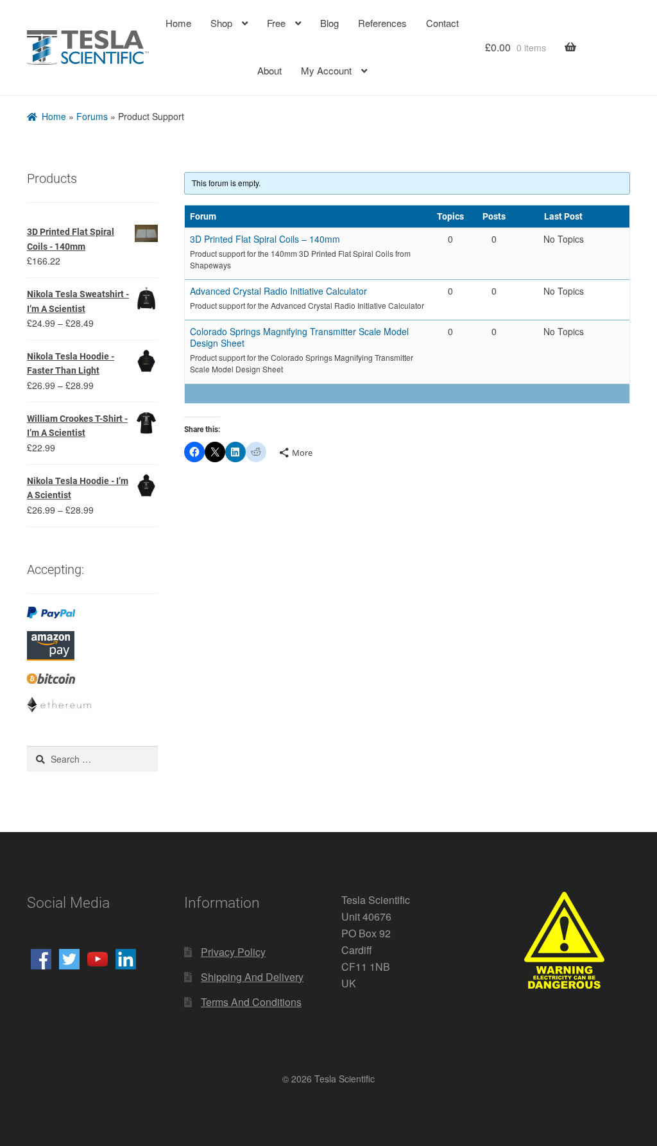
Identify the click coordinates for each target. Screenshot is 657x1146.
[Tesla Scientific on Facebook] (41, 957)
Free (275, 23)
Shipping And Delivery (250, 975)
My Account (326, 70)
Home (177, 23)
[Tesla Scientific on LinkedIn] (125, 957)
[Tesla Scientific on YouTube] (97, 957)
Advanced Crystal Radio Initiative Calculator (277, 289)
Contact (442, 23)
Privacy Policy (232, 950)
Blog (329, 23)
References (382, 23)
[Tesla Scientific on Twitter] (69, 957)
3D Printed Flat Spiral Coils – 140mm (262, 237)
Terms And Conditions (251, 1000)
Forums (89, 115)
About (269, 70)
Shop (221, 23)
